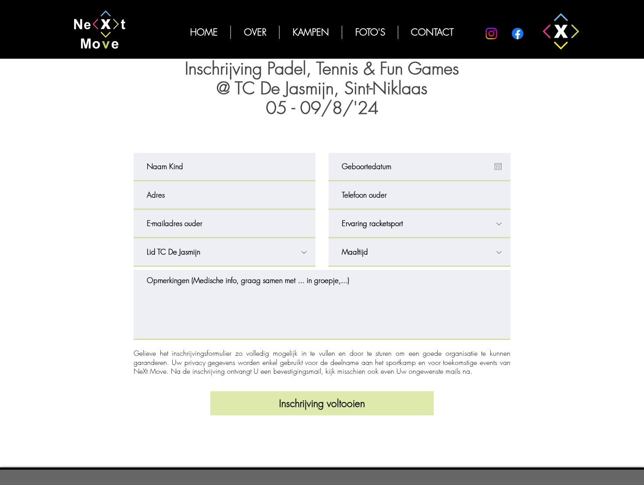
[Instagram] (491, 33)
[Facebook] (517, 33)
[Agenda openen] (498, 166)
